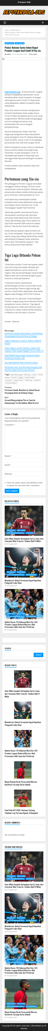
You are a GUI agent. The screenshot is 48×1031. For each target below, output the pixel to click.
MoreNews (36, 1025)
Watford (37, 380)
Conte (34, 375)
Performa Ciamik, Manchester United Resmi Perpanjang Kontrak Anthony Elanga (24, 334)
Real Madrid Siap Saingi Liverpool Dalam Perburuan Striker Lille (22, 356)
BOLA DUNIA (21, 530)
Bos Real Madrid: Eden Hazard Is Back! (21, 362)
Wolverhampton (11, 383)
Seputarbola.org (12, 92)
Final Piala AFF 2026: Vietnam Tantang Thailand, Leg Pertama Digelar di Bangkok (21, 811)
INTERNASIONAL (31, 575)
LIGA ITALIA (29, 533)
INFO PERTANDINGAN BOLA (15, 533)
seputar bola (18, 380)
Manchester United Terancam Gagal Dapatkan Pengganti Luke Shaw (24, 562)
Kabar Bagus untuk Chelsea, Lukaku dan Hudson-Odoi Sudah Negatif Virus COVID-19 (24, 349)
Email (8, 465)
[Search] (43, 22)
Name (8, 456)
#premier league (17, 375)
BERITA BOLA (9, 43)
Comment (10, 425)
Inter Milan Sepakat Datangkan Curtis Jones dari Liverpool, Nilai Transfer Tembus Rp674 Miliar (24, 521)
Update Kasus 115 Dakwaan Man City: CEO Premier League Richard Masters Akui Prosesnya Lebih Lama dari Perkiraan (24, 604)
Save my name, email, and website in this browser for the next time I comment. (24, 484)
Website (8, 474)
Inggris (21, 377)
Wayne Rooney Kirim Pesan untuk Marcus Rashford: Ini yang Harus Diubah (21, 783)
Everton (14, 377)
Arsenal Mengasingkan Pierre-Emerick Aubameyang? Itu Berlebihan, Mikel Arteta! (22, 400)
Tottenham (28, 380)
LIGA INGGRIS (19, 43)
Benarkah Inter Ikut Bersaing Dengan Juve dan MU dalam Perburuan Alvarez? (23, 368)
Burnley (27, 375)
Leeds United (29, 377)
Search (8, 648)
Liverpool (8, 380)
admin (8, 54)
